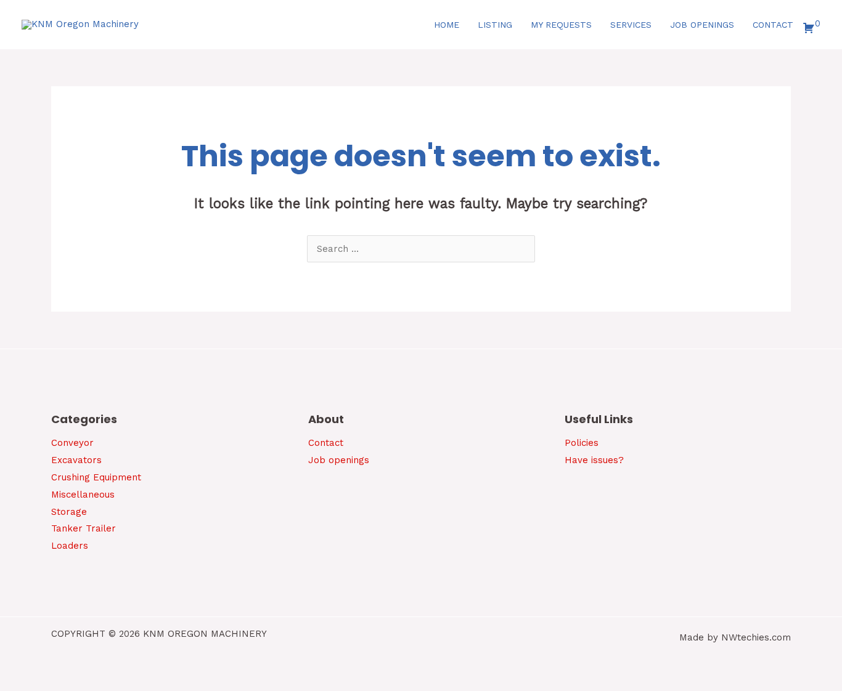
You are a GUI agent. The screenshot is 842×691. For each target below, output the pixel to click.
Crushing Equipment (96, 477)
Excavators (76, 460)
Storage (69, 511)
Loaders (69, 545)
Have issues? (594, 460)
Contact (325, 442)
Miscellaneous (83, 494)
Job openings (338, 460)
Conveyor (72, 442)
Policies (582, 442)
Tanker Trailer (83, 528)
